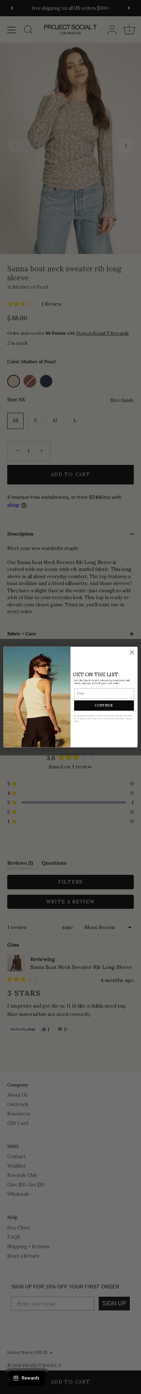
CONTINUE (104, 705)
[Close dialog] (132, 652)
